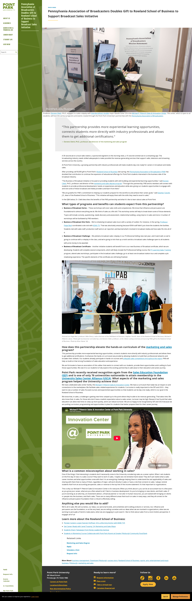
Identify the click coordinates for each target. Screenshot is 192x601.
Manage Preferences (180, 596)
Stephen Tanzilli (164, 193)
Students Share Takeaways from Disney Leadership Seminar (86, 530)
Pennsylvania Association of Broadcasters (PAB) (148, 172)
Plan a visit (101, 581)
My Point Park (8, 591)
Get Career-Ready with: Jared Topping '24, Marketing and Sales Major (90, 526)
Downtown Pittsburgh (98, 560)
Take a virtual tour (104, 585)
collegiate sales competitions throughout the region (142, 358)
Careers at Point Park (58, 582)
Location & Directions (58, 585)
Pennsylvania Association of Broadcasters (147, 116)
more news (52, 7)
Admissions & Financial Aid (8, 29)
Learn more (35, 597)
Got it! (165, 596)
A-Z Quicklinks (8, 586)
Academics (7, 23)
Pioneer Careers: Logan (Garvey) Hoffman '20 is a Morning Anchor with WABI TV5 (94, 523)
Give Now (6, 44)
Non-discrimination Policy (60, 589)
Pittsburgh (73, 563)
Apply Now (148, 584)
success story (113, 560)
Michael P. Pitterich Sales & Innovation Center (149, 113)
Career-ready (8, 35)
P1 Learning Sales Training (160, 250)
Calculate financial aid (106, 588)
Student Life (7, 39)
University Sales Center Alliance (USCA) (86, 378)
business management (80, 560)
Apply (5, 569)
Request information (105, 578)
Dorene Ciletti (56, 113)
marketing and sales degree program (108, 183)
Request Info (7, 574)
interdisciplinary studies (100, 113)
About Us (6, 18)
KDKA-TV (96, 225)
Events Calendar (6, 580)
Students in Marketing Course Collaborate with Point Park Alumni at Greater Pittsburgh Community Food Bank (105, 533)
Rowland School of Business (107, 172)
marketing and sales (159, 347)
